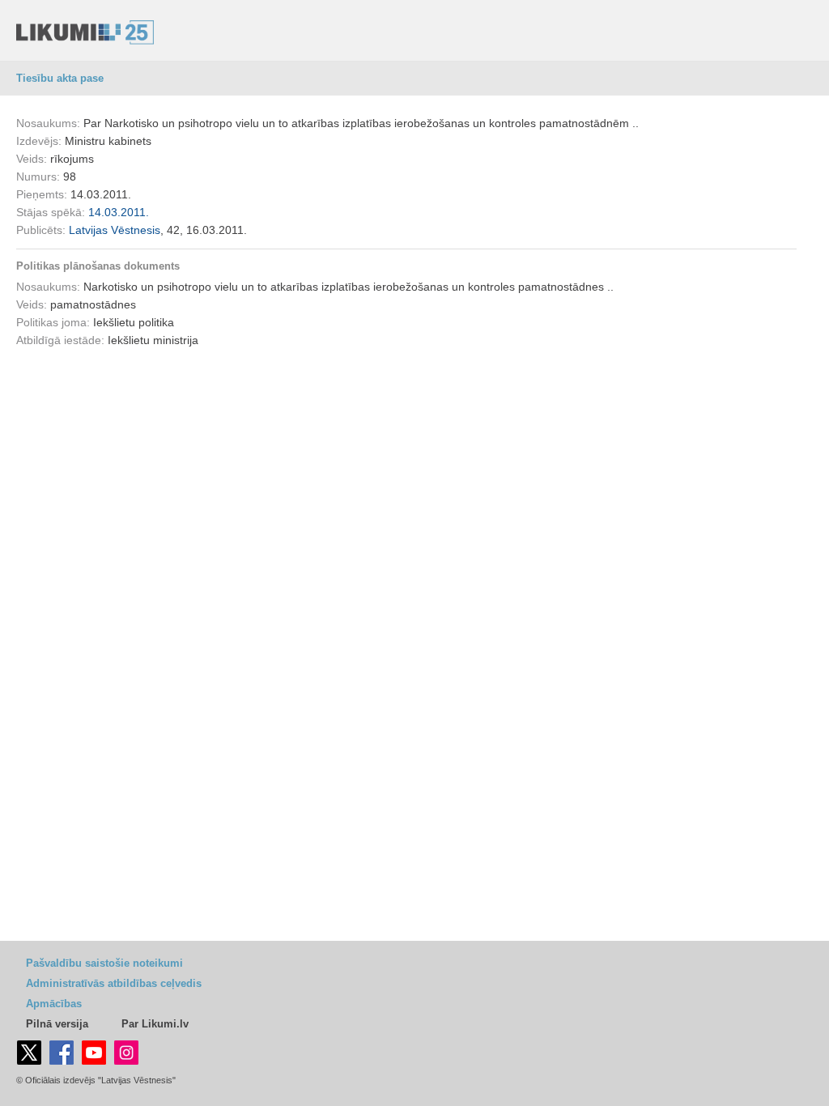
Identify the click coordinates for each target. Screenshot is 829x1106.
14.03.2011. (118, 212)
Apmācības (54, 1004)
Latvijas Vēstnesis (114, 229)
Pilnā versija (57, 1024)
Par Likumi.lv (155, 1024)
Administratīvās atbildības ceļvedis (114, 983)
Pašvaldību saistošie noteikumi (104, 963)
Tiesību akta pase (60, 78)
